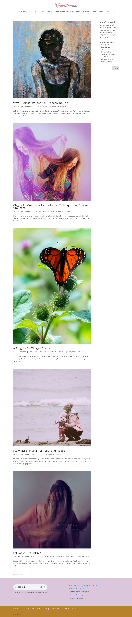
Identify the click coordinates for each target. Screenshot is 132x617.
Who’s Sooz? (22, 11)
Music (78, 11)
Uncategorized (84, 556)
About (16, 608)
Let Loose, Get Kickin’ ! (27, 553)
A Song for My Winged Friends (31, 348)
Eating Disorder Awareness (64, 11)
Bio (43, 106)
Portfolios (37, 608)
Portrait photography (72, 556)
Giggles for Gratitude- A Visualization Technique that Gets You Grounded (51, 206)
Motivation (51, 211)
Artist (39, 106)
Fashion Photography (77, 595)
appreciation (43, 211)
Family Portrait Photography (79, 592)
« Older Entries (18, 575)
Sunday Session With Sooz (57, 106)
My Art (53, 352)
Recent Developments (64, 352)
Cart (74, 608)
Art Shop (85, 11)
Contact (101, 11)
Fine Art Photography (77, 598)
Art (30, 11)
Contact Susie (104, 25)
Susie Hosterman (21, 106)
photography (57, 454)
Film (46, 106)
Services (26, 608)
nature (50, 454)
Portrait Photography (77, 588)
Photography (45, 11)
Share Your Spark (78, 352)
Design (36, 11)
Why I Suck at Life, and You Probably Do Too (40, 103)
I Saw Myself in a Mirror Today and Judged (39, 450)
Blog (94, 11)
